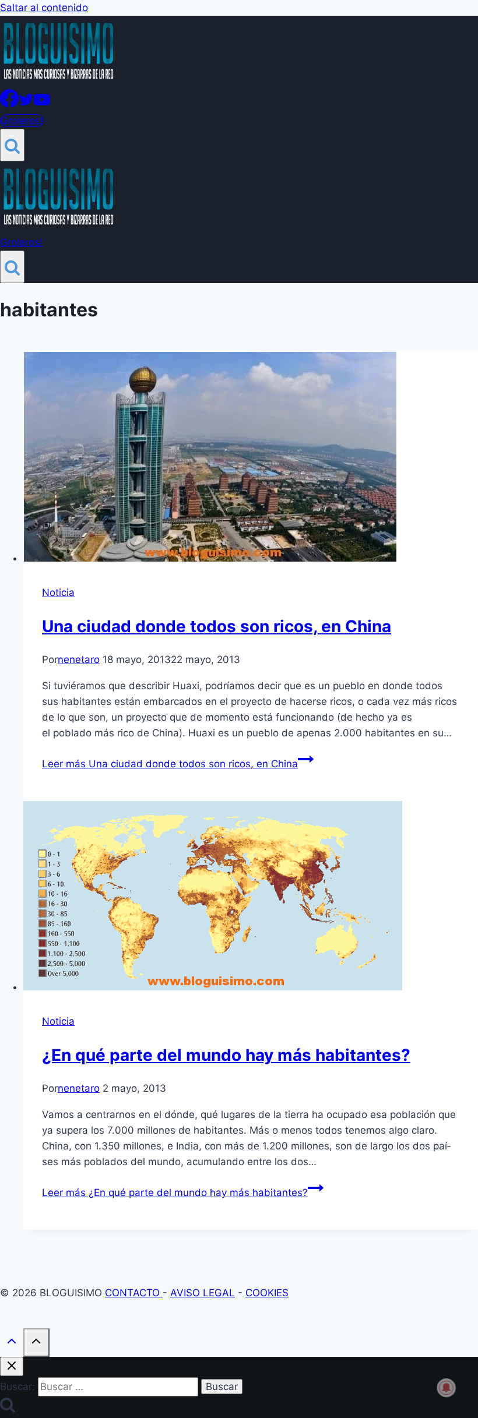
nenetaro (79, 659)
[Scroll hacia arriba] (11, 1344)
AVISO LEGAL (202, 1293)
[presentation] (250, 459)
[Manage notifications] (446, 1387)
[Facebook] (9, 104)
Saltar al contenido (44, 7)
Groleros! (22, 120)
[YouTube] (42, 104)
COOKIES (267, 1293)
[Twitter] (26, 104)
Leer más (170, 764)
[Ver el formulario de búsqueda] (12, 145)
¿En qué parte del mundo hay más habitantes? (226, 1055)
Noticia (58, 592)
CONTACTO (134, 1293)
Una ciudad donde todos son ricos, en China (216, 626)
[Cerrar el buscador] (11, 1366)
